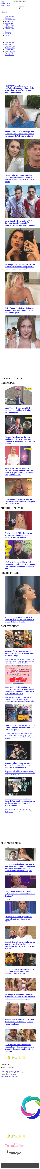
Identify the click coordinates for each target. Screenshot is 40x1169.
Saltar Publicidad (20, 1)
